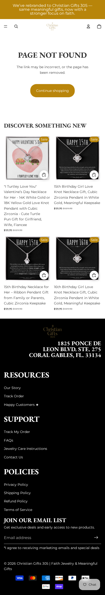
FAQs (8, 440)
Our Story (12, 388)
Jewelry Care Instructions (25, 448)
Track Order (14, 396)
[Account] (88, 26)
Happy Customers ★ (21, 404)
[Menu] (5, 26)
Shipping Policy (17, 493)
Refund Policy (16, 501)
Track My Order (17, 432)
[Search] (16, 26)
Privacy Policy (16, 484)
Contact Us (13, 457)
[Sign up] (96, 538)
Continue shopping (52, 90)
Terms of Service (18, 510)
